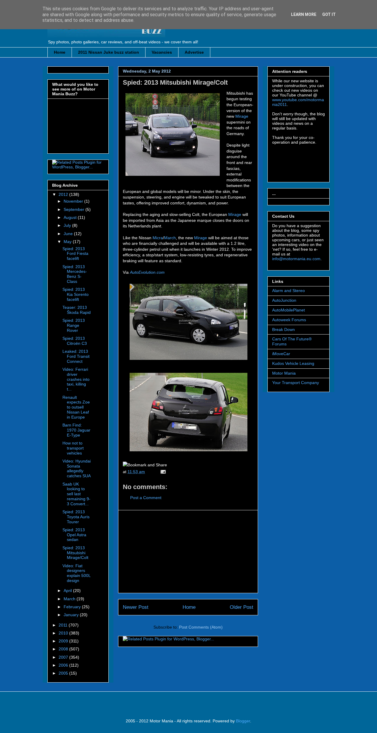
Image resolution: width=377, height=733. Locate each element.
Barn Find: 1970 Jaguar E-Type (76, 430)
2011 (64, 625)
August (71, 217)
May (68, 241)
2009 (64, 641)
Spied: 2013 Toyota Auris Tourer (76, 516)
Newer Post (135, 607)
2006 (64, 665)
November (74, 201)
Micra (158, 237)
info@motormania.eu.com (296, 258)
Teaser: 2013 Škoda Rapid (76, 310)
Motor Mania (284, 373)
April (68, 590)
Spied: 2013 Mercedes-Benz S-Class (74, 274)
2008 (64, 649)
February (73, 606)
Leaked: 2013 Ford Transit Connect (76, 356)
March (170, 237)
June (69, 233)
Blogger (243, 721)
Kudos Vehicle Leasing (293, 363)
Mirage (241, 116)
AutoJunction (284, 300)
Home (59, 52)
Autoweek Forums (289, 319)
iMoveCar (281, 353)
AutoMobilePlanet (288, 310)
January (72, 614)
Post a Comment (145, 497)
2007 (64, 657)
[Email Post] (162, 471)
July (68, 225)
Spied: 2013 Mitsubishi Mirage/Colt (175, 82)
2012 (64, 194)
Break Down (283, 329)
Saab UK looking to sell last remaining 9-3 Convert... (76, 494)
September (74, 209)
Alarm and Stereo (288, 290)
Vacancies (162, 52)
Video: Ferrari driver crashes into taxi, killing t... (76, 379)
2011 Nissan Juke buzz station (108, 52)
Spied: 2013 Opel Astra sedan (74, 534)
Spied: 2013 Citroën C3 (74, 341)
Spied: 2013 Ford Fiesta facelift (75, 253)
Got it (329, 14)
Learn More (303, 14)
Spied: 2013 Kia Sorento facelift (75, 294)
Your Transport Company (295, 382)
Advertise (194, 52)
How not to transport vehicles (73, 448)
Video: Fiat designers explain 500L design (76, 573)
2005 (64, 673)
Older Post (241, 607)
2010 (64, 633)
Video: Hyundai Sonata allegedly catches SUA (76, 468)
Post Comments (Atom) (201, 627)
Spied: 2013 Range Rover (73, 325)
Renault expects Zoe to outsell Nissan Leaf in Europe (76, 407)
